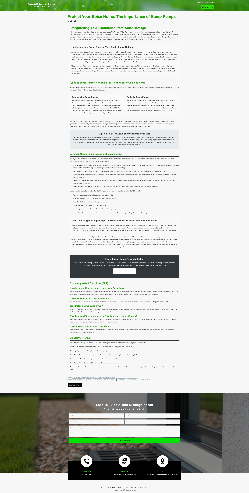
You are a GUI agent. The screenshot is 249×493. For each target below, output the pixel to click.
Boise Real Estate (79, 377)
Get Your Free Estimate (124, 271)
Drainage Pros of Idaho (117, 487)
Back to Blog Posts (74, 385)
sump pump (121, 379)
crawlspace (84, 54)
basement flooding (78, 379)
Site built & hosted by (124, 490)
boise (89, 379)
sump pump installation (113, 142)
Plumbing (112, 377)
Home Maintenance (103, 377)
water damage (132, 379)
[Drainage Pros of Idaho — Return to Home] (124, 5)
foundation (141, 68)
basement (141, 124)
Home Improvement (90, 377)
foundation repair (109, 379)
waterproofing (107, 247)
